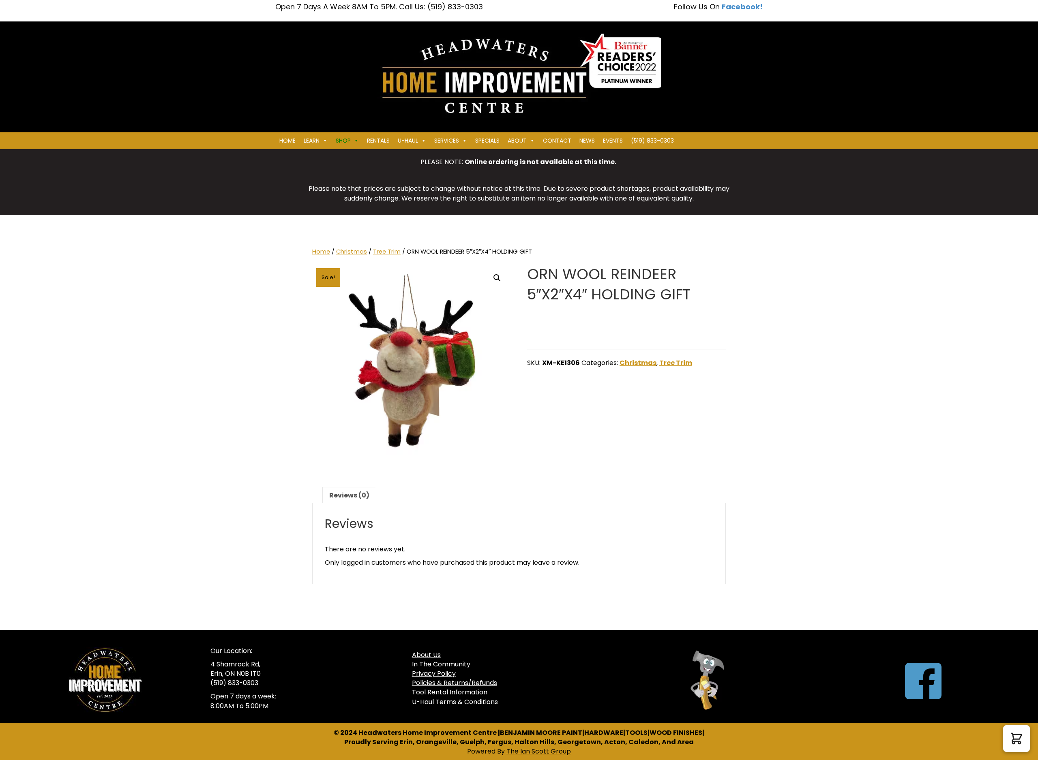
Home (287, 141)
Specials (487, 141)
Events (613, 141)
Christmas (351, 252)
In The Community (441, 664)
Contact (557, 141)
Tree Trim (387, 252)
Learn (312, 141)
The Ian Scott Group (538, 751)
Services (446, 141)
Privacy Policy (434, 673)
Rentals (378, 141)
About (517, 141)
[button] (497, 278)
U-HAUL (408, 141)
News (587, 141)
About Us (426, 655)
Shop (343, 141)
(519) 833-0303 (652, 141)
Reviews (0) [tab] (349, 495)
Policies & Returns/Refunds (454, 682)
